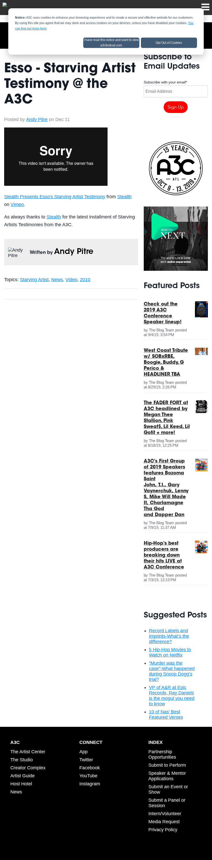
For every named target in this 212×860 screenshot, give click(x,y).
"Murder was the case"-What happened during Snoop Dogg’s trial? (172, 671)
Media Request (164, 821)
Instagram (89, 783)
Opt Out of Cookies (169, 43)
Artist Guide (22, 775)
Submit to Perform (167, 765)
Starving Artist (34, 279)
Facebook (89, 767)
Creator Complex (28, 767)
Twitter (86, 759)
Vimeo (17, 204)
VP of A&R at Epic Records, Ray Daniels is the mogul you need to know (171, 695)
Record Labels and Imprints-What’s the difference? (169, 636)
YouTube (88, 775)
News (57, 279)
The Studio (21, 759)
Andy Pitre (37, 119)
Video (71, 279)
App (83, 751)
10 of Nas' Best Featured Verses (166, 714)
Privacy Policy (162, 829)
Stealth (124, 196)
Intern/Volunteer (164, 813)
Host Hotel (21, 783)
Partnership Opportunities (162, 754)
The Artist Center (27, 751)
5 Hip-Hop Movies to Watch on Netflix (170, 652)
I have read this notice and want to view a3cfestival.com (111, 42)
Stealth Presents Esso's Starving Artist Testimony (54, 196)
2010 (85, 279)
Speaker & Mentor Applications (167, 776)
